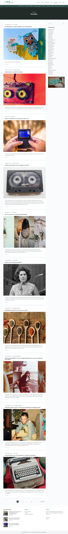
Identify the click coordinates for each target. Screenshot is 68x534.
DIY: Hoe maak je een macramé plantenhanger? (16, 214)
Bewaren (49, 30)
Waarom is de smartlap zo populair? (13, 262)
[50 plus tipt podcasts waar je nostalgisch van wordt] (24, 182)
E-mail (49, 37)
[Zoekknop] (64, 23)
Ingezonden (50, 43)
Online (49, 54)
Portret (49, 60)
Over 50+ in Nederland (29, 514)
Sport (49, 66)
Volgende (42, 501)
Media (52, 2)
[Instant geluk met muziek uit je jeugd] (24, 89)
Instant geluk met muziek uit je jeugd (13, 72)
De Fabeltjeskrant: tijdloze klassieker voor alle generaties (18, 26)
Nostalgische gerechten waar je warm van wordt (16, 310)
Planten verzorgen (51, 58)
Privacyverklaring (28, 511)
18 (31, 501)
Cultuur (42, 2)
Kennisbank (50, 46)
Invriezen (49, 45)
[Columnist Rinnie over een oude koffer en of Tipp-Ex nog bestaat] (24, 473)
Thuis (49, 68)
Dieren (49, 36)
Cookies (26, 512)
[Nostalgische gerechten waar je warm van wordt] (24, 327)
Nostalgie (55, 2)
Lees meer (7, 64)
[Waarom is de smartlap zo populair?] (24, 280)
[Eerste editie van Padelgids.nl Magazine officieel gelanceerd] (5, 525)
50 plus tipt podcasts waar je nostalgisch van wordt (17, 165)
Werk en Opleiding (51, 70)
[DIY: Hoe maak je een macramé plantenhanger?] (24, 232)
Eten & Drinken (50, 39)
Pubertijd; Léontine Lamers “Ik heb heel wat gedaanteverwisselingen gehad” (23, 407)
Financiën (49, 41)
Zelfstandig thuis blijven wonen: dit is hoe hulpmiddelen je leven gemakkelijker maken (15, 512)
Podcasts (50, 59)
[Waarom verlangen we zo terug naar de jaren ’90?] (24, 136)
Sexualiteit (50, 64)
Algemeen (50, 29)
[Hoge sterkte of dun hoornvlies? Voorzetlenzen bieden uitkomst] (5, 519)
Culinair (38, 2)
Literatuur (50, 47)
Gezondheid (47, 2)
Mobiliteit (50, 51)
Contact (47, 518)
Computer (50, 32)
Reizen (60, 2)
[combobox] (55, 24)
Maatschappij (50, 49)
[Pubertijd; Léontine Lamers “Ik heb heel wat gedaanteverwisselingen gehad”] (24, 425)
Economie (50, 38)
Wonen (63, 2)
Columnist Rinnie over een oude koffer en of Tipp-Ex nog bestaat (20, 455)
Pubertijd (19, 405)
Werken (49, 71)
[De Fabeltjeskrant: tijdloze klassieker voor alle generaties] (24, 44)
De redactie (48, 517)
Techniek (49, 67)
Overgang (50, 55)
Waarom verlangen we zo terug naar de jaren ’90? (17, 118)
